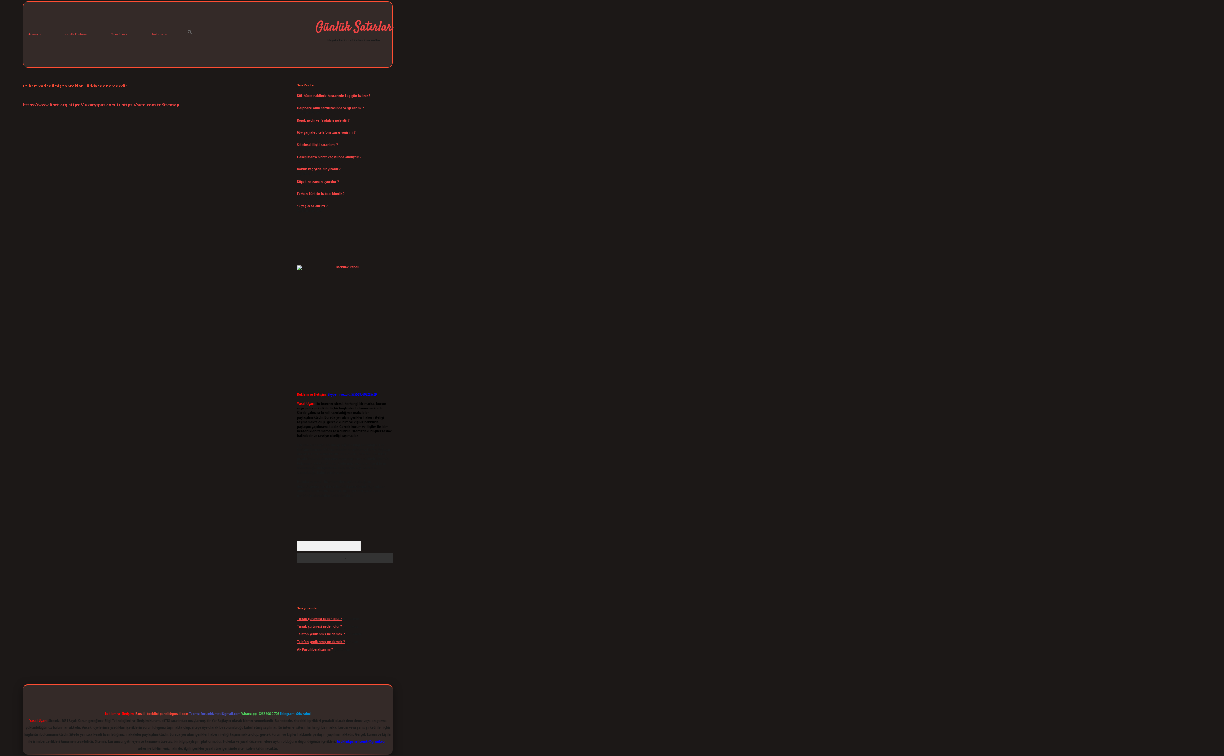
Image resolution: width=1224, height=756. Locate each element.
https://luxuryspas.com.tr (94, 105)
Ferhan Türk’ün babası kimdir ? (321, 194)
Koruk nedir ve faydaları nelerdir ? (323, 120)
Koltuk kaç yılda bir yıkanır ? (319, 169)
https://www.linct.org (45, 105)
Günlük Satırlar (354, 27)
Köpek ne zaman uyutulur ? (318, 182)
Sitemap (170, 105)
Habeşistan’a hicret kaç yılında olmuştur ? (329, 157)
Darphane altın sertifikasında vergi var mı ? (330, 108)
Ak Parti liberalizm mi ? (315, 649)
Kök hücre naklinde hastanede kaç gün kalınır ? (333, 96)
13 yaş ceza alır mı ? (312, 206)
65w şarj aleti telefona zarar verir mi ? (326, 133)
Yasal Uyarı (119, 34)
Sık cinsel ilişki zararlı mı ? (317, 145)
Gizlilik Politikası (76, 34)
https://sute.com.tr (141, 105)
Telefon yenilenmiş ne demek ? (321, 634)
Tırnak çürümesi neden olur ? (319, 619)
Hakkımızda (159, 34)
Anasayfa (34, 34)
